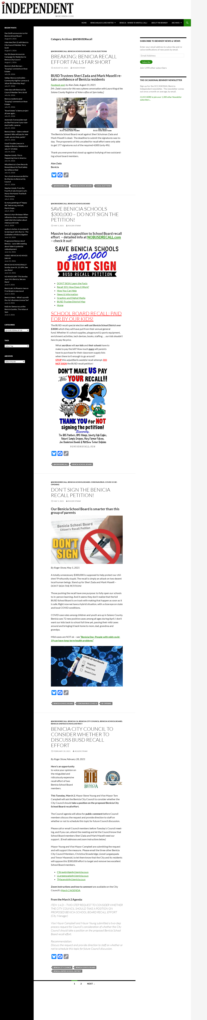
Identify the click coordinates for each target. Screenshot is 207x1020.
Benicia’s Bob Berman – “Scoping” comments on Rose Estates (16, 69)
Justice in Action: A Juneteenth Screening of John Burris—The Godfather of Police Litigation (17, 232)
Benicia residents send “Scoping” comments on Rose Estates (16, 101)
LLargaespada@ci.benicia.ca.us (72, 875)
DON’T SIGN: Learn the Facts (72, 283)
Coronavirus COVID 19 (87, 703)
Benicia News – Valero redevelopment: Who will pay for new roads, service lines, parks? (17, 134)
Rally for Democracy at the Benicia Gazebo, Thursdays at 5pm (16, 309)
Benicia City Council (89, 721)
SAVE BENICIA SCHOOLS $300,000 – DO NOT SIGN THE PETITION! (85, 214)
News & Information (67, 294)
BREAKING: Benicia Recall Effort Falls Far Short (84, 59)
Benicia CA (73, 721)
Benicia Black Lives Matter (102, 23)
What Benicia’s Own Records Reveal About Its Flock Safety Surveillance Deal (16, 167)
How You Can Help (67, 290)
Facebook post (58, 84)
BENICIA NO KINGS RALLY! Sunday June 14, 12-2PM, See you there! (16, 267)
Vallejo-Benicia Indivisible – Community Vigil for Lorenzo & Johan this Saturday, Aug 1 (17, 80)
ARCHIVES (176, 23)
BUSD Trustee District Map (71, 301)
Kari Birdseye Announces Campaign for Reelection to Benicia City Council (15, 57)
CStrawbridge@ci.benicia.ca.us (72, 872)
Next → (91, 983)
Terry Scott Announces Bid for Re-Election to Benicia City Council (16, 179)
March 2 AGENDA (70, 890)
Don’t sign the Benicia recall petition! (80, 492)
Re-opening (106, 703)
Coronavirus (97, 482)
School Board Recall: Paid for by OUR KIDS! (86, 316)
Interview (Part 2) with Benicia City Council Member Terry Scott (16, 45)
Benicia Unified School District (66, 724)
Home (84, 23)
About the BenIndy (159, 23)
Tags (7, 340)
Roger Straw (78, 68)
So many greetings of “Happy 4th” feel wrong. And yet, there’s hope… (16, 205)
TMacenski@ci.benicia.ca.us (71, 879)
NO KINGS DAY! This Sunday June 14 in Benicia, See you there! (16, 279)
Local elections (99, 51)
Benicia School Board (79, 51)
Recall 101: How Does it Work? (73, 286)
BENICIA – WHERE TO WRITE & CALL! (133, 23)
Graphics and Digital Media (71, 297)
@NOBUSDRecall (59, 51)
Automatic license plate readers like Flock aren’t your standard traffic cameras (16, 122)
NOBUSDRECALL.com (104, 237)
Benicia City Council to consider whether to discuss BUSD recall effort (82, 737)
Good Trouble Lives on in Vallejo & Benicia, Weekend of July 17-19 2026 (16, 146)
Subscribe (146, 62)
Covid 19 (109, 482)
